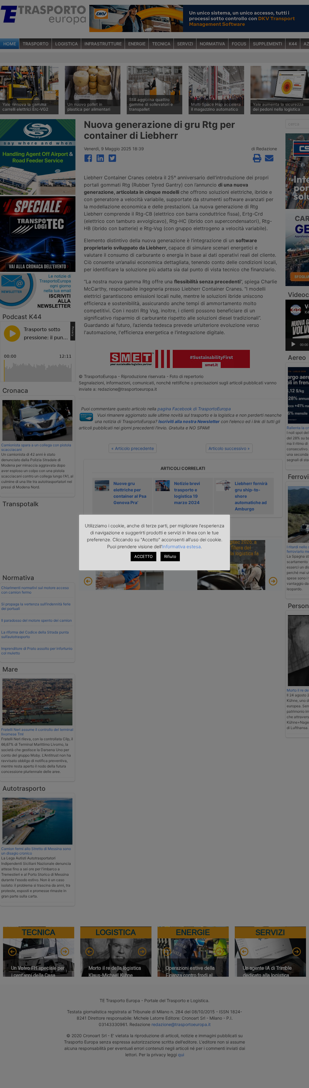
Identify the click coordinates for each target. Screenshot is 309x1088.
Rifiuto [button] (170, 556)
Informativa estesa (181, 546)
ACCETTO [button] (143, 556)
